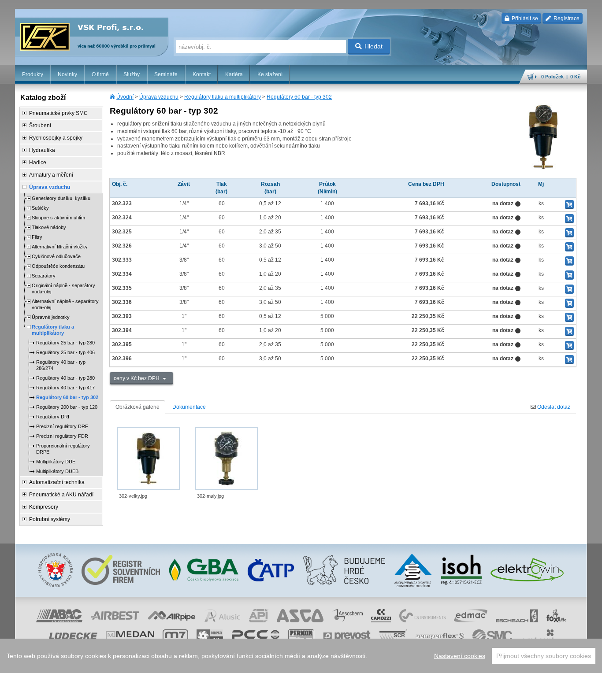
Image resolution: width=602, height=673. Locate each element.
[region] (301, 656)
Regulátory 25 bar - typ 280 (65, 342)
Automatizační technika (57, 482)
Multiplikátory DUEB (57, 471)
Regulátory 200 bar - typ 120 (66, 407)
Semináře (166, 74)
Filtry (37, 237)
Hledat (373, 46)
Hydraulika (42, 150)
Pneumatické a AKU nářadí (61, 495)
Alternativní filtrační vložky (60, 246)
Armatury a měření (51, 175)
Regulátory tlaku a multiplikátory (222, 97)
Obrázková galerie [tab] (137, 407)
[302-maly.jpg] (226, 458)
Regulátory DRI (52, 416)
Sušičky (40, 208)
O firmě (100, 74)
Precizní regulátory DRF (62, 426)
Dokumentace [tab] (189, 407)
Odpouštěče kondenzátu (58, 266)
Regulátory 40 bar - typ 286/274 (60, 365)
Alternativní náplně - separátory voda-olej (65, 304)
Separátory (44, 275)
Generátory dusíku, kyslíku (61, 198)
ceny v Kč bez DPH (137, 378)
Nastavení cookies (459, 655)
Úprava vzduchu (158, 97)
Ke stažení (269, 74)
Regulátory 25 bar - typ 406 (65, 352)
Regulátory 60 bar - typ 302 (299, 97)
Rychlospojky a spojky (55, 138)
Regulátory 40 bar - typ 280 (65, 378)
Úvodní (125, 97)
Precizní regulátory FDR (62, 436)
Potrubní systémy (49, 519)
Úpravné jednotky (51, 317)
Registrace (566, 18)
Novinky (67, 74)
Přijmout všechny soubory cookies (543, 655)
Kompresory (43, 507)
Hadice (37, 162)
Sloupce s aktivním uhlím (58, 217)
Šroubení (40, 125)
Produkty (32, 74)
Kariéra (234, 74)
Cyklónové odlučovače (56, 256)
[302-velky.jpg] (148, 458)
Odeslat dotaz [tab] (553, 407)
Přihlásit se (524, 18)
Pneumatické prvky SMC (58, 113)
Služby (131, 74)
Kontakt (202, 74)
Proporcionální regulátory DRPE (63, 449)
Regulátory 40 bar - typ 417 (65, 387)
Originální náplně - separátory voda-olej (63, 288)
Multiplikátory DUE (55, 461)
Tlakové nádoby (49, 227)
